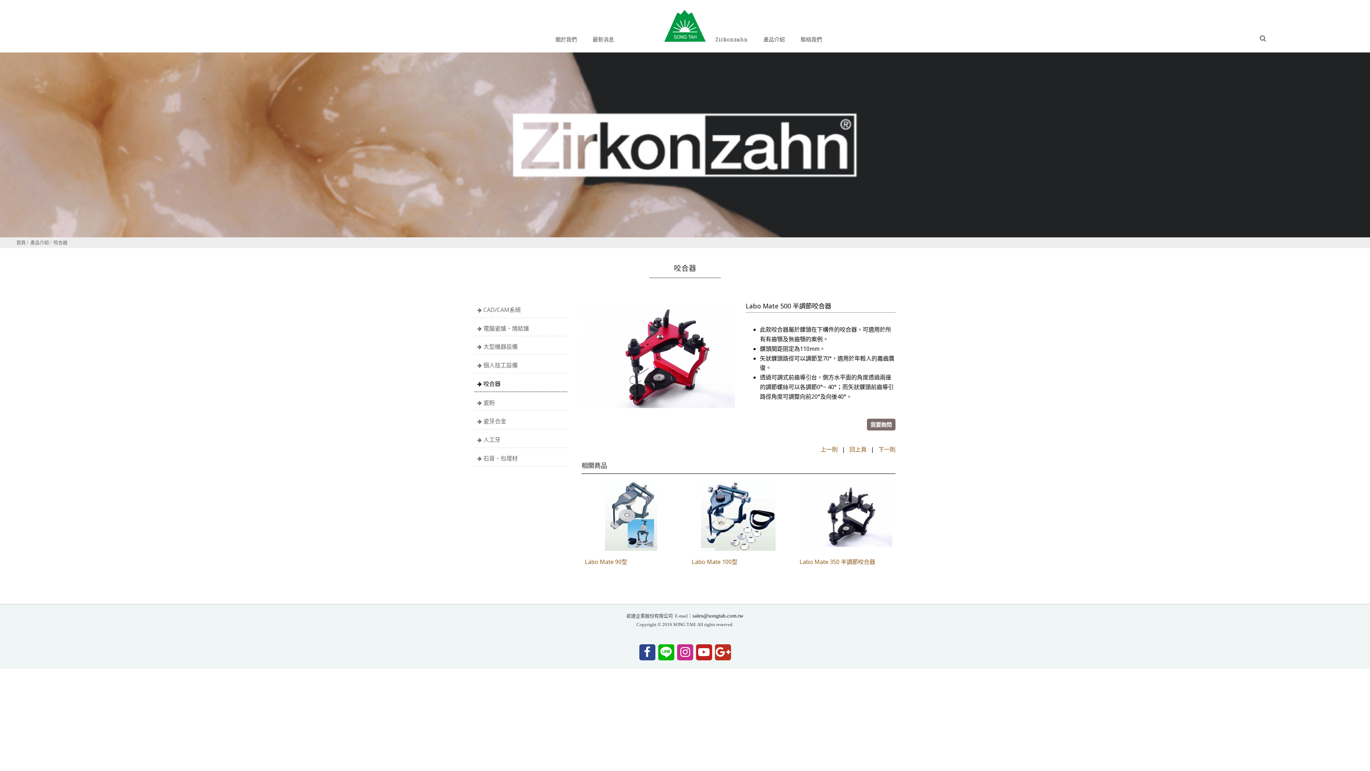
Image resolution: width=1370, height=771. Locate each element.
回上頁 (858, 449)
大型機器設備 (500, 347)
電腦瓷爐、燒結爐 (506, 328)
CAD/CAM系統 (502, 310)
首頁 (21, 242)
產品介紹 (39, 242)
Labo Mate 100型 (714, 562)
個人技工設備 (500, 365)
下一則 (886, 449)
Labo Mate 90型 (606, 562)
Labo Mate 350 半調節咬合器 (837, 562)
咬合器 (60, 242)
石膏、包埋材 (500, 458)
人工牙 (492, 440)
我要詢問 (881, 424)
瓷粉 (489, 403)
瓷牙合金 (494, 421)
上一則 (829, 449)
